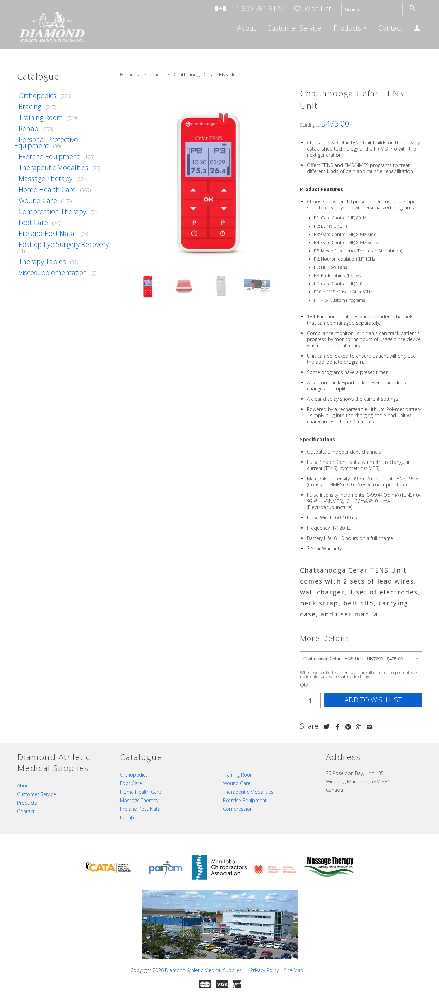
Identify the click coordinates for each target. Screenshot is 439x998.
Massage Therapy (45, 178)
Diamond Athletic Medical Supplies (204, 970)
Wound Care (38, 200)
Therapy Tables (42, 261)
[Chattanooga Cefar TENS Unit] (206, 179)
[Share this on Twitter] (325, 726)
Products (350, 28)
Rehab (28, 128)
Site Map (294, 970)
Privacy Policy (264, 970)
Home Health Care (47, 189)
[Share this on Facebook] (335, 727)
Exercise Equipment (49, 156)
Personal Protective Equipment (46, 142)
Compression (238, 809)
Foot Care (33, 222)
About (246, 29)
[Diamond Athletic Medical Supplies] (51, 28)
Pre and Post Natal (47, 233)
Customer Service (294, 29)
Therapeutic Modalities (53, 167)
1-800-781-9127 (260, 9)
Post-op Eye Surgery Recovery (64, 244)
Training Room (41, 117)
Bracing (30, 106)
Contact (390, 29)
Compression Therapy (52, 211)
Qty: (304, 685)
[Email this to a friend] (367, 727)
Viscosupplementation (53, 272)
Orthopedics (37, 95)
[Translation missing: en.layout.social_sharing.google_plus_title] (357, 727)
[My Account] (417, 29)
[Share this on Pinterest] (346, 727)
